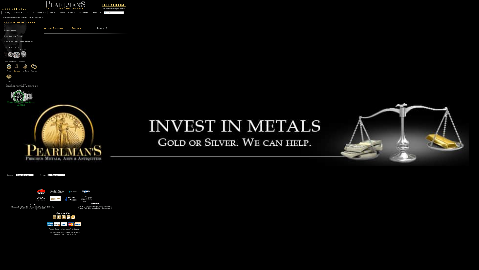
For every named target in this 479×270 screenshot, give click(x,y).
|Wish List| (25, 207)
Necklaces (25, 71)
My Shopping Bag (109, 9)
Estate (62, 12)
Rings (9, 71)
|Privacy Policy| (83, 208)
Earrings (38, 17)
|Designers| (24, 209)
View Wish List (10, 42)
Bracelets (34, 71)
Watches (53, 12)
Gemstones (41, 12)
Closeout (71, 12)
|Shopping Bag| (16, 207)
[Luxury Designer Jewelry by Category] (43, 175)
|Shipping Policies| (97, 206)
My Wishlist (121, 9)
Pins (8, 81)
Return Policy (10, 31)
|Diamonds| (33, 209)
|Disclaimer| (108, 206)
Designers (18, 12)
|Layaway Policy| (95, 208)
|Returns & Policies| (84, 206)
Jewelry (7, 12)
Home (4, 17)
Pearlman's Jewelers (72, 233)
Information (83, 12)
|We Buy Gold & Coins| (47, 207)
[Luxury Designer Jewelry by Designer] (10, 175)
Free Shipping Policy (13, 36)
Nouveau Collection (27, 17)
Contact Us (96, 12)
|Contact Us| (34, 207)
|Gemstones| (41, 209)
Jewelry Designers (14, 17)
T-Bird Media (74, 229)
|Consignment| (107, 208)
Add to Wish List (25, 42)
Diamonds (30, 12)
